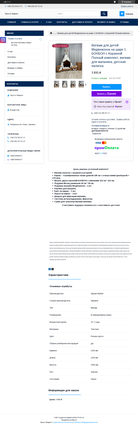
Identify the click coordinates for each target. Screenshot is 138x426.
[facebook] (50, 269)
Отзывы (124, 22)
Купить (106, 87)
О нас (49, 22)
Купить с (102, 94)
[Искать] (104, 13)
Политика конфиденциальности (85, 422)
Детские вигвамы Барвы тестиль (21, 44)
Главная (11, 22)
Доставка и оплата (82, 22)
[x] (52, 269)
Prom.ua (81, 417)
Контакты (62, 22)
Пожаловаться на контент (62, 422)
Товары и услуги (29, 22)
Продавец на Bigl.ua (69, 420)
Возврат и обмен (106, 22)
